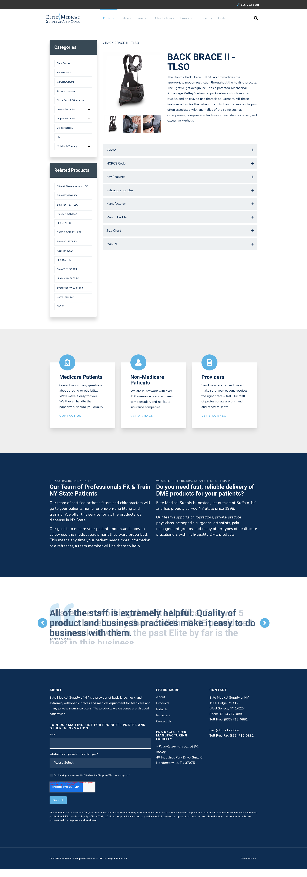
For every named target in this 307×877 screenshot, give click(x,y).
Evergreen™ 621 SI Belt (70, 287)
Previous (42, 622)
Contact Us (70, 416)
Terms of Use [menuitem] (248, 856)
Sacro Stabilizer (65, 297)
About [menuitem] (160, 695)
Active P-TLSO (65, 250)
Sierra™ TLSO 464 (67, 269)
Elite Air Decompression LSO (72, 186)
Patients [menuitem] (126, 18)
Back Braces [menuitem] (63, 63)
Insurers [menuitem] (142, 18)
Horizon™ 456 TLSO (68, 278)
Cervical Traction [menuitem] (66, 91)
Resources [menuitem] (205, 18)
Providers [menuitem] (186, 18)
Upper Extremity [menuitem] (66, 118)
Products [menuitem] (108, 18)
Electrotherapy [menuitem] (65, 128)
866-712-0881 (249, 5)
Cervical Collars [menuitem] (65, 82)
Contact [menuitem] (223, 18)
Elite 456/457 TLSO (67, 204)
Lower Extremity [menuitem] (66, 109)
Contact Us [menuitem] (164, 719)
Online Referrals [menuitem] (164, 18)
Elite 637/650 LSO (67, 195)
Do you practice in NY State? (70, 481)
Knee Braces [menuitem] (64, 72)
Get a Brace (141, 416)
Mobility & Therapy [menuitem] (67, 146)
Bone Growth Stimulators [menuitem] (70, 100)
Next (265, 622)
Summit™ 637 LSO (67, 241)
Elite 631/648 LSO (67, 214)
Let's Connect (214, 416)
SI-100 (60, 306)
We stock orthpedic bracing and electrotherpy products (199, 481)
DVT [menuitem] (59, 137)
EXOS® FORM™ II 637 (69, 232)
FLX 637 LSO (64, 223)
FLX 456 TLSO (64, 260)
